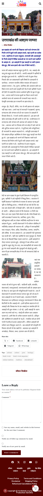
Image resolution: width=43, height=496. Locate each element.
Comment (6, 397)
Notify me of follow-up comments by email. (17, 438)
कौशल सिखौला (8, 45)
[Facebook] (12, 462)
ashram (9, 352)
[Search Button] (40, 3)
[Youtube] (30, 462)
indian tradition (8, 360)
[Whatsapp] (36, 462)
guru (23, 352)
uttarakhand (28, 360)
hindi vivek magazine (20, 356)
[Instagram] (24, 462)
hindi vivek (7, 356)
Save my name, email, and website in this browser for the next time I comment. (22, 428)
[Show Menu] (3, 3)
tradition (19, 360)
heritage (30, 352)
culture (17, 352)
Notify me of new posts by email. (13, 446)
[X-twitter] (18, 462)
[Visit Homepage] (21, 3)
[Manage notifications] (5, 491)
